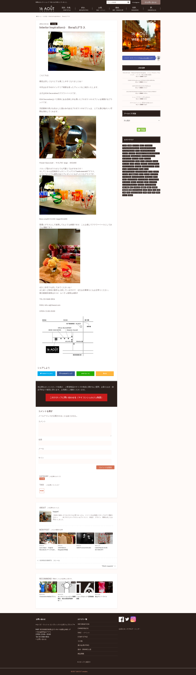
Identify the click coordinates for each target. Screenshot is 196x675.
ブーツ (155, 177)
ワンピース (141, 184)
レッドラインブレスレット (129, 184)
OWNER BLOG (152, 9)
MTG (153, 192)
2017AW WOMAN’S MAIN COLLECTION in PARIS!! (141, 91)
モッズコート (126, 182)
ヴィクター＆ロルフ (150, 184)
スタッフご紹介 (83, 662)
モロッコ (133, 182)
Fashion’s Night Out (136, 192)
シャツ (132, 163)
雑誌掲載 (125, 190)
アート (137, 150)
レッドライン (153, 182)
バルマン (156, 171)
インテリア (132, 153)
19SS (124, 192)
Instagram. (136, 2)
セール (124, 169)
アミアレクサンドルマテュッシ (131, 148)
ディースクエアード (133, 169)
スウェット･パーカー (128, 166)
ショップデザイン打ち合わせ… (141, 97)
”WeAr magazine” (107, 566)
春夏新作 (143, 187)
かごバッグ (135, 145)
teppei (56, 511)
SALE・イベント (100, 9)
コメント (42, 421)
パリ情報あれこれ (133, 174)
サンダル (155, 161)
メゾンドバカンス (143, 179)
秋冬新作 (154, 187)
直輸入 (149, 187)
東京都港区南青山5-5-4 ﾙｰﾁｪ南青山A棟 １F (55, 629)
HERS (144, 192)
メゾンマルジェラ (153, 179)
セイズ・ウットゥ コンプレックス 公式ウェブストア (55, 624)
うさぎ (124, 145)
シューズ (137, 163)
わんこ (141, 145)
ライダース (140, 182)
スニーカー (138, 166)
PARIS (158, 192)
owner (145, 98)
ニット (146, 169)
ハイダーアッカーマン (128, 171)
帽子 (131, 187)
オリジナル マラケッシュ (148, 156)
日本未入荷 (137, 187)
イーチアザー (126, 156)
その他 (45, 16)
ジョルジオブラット (153, 163)
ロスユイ (145, 82)
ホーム (39, 16)
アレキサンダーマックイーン (147, 148)
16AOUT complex (137, 190)
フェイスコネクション (138, 177)
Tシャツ (125, 195)
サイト (41, 458)
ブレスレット (148, 177)
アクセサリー (148, 145)
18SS (158, 190)
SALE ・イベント (84, 633)
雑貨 (42, 490)
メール (41, 448)
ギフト (141, 158)
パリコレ (125, 174)
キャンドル (135, 158)
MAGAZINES (134, 9)
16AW (145, 190)
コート (142, 161)
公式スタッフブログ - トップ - (129, 629)
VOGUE (130, 195)
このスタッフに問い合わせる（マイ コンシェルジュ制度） (76, 397)
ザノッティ (126, 163)
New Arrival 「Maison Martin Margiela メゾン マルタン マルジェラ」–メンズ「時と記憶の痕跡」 (141, 73)
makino (145, 93)
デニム (141, 169)
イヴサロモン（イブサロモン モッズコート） (147, 153)
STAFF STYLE (67, 9)
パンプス (147, 174)
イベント (125, 153)
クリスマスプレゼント (128, 161)
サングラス (148, 161)
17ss (154, 190)
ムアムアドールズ (132, 179)
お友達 (129, 145)
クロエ (137, 161)
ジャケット (144, 163)
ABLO (128, 192)
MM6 (149, 192)
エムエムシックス (135, 156)
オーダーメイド (127, 158)
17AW (150, 190)
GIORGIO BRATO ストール (50, 560)
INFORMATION (83, 624)
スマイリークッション (148, 166)
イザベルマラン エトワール (148, 150)
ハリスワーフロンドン (141, 171)
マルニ (124, 179)
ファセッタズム (127, 177)
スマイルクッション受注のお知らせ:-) (141, 102)
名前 (40, 439)
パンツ (141, 174)
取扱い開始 (126, 187)
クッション (147, 158)
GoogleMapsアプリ (44, 632)
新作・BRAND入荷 (118, 9)
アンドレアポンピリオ (128, 150)
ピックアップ (154, 174)
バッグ (150, 171)
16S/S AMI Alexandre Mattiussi (142, 86)
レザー (146, 182)
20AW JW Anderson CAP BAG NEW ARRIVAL (141, 80)
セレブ (157, 166)
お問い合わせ (152, 2)
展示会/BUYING (83, 9)
